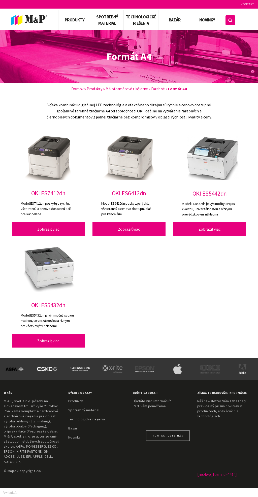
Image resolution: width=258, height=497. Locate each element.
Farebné (158, 88)
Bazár (175, 20)
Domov (77, 88)
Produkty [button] (74, 20)
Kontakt (247, 4)
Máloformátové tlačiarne (127, 88)
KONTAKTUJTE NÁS (167, 435)
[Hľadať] (230, 20)
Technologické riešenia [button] (141, 20)
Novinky (207, 20)
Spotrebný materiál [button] (107, 20)
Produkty (94, 88)
